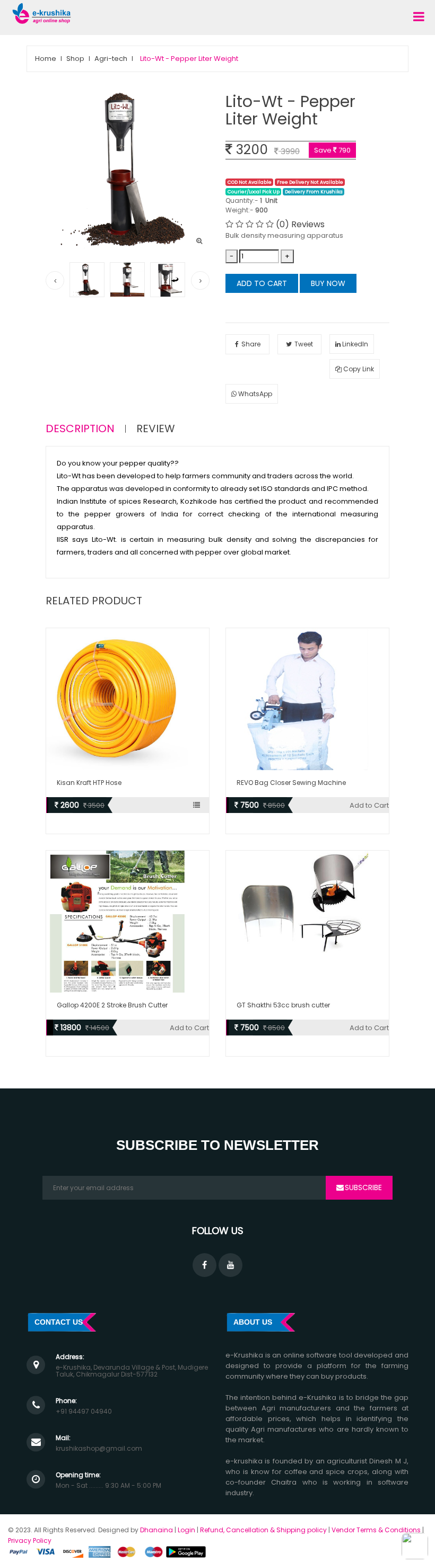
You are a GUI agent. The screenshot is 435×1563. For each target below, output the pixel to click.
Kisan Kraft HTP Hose (89, 782)
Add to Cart (262, 283)
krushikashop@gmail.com (99, 1448)
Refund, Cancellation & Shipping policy (264, 1529)
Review (155, 429)
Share (250, 344)
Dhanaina (156, 1529)
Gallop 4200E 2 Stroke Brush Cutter (112, 1005)
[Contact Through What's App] (415, 1545)
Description (80, 429)
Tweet (303, 344)
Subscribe (363, 1187)
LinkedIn (354, 344)
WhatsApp (254, 393)
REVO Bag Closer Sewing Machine (291, 782)
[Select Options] (201, 805)
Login (186, 1529)
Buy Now (328, 283)
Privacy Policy (29, 1540)
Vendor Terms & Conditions (376, 1529)
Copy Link (358, 368)
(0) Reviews (300, 224)
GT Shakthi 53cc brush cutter (283, 1005)
